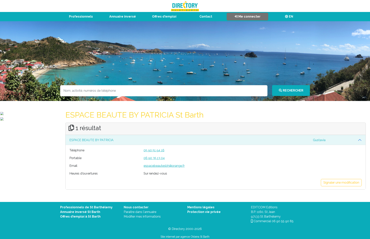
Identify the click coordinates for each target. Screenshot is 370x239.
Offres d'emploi (164, 16)
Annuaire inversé (122, 16)
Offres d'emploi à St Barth (80, 216)
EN (290, 16)
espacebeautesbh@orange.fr (164, 166)
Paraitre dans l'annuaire (140, 212)
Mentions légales (200, 207)
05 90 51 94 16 (154, 150)
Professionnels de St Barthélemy (86, 207)
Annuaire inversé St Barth (80, 212)
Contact (205, 16)
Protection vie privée (204, 212)
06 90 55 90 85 (282, 221)
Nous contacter (136, 207)
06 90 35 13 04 (154, 158)
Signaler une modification (341, 182)
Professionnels (81, 16)
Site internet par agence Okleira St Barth (185, 236)
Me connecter (249, 16)
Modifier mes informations (142, 216)
